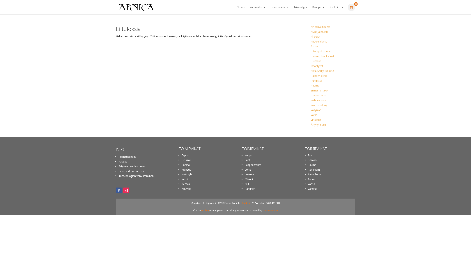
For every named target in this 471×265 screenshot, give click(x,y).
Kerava (186, 184)
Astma (314, 46)
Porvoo (312, 160)
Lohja (248, 169)
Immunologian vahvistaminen (136, 176)
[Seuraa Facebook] (119, 190)
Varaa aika (256, 7)
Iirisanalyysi (300, 7)
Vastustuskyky (319, 105)
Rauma (312, 165)
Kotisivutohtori (270, 210)
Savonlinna (314, 174)
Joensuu (186, 169)
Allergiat (315, 36)
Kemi (185, 179)
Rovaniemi (314, 169)
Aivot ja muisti (319, 31)
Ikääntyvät (317, 66)
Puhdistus (316, 80)
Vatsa (314, 115)
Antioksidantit (319, 41)
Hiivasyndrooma (320, 51)
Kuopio (249, 155)
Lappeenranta (253, 165)
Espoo (185, 155)
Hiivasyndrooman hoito (132, 171)
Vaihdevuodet (319, 100)
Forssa (186, 165)
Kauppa (316, 7)
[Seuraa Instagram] (126, 190)
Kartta (246, 203)
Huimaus (316, 61)
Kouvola (186, 188)
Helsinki (186, 160)
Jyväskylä (187, 174)
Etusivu (241, 7)
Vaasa (311, 184)
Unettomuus (318, 95)
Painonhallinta (319, 75)
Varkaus (312, 188)
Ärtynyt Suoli (318, 124)
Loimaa (249, 174)
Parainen (250, 188)
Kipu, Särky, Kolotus (322, 71)
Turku (311, 179)
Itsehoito (335, 7)
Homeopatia (278, 7)
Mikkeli (249, 179)
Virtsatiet (316, 119)
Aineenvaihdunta (320, 27)
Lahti (248, 160)
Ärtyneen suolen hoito (131, 166)
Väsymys (316, 110)
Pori (310, 155)
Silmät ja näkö (319, 90)
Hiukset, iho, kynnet (322, 56)
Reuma (315, 85)
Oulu (247, 184)
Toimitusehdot (127, 156)
